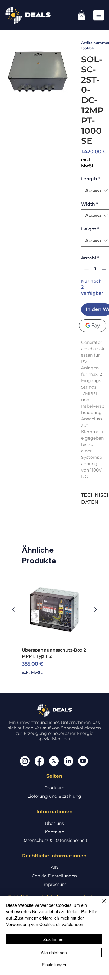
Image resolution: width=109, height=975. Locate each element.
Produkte (54, 787)
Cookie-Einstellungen (54, 876)
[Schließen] (100, 904)
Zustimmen (54, 939)
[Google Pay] (92, 325)
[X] (54, 761)
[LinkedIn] (68, 761)
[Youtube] (83, 761)
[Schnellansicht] (54, 609)
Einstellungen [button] (55, 965)
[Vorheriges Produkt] (13, 609)
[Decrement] (86, 269)
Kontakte (54, 832)
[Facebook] (39, 761)
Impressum (54, 884)
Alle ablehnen (54, 952)
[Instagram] (25, 761)
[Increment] (104, 269)
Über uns (54, 823)
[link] (81, 15)
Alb (54, 867)
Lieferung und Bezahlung (54, 796)
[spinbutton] (95, 269)
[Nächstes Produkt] (95, 609)
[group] (54, 626)
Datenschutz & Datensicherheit (54, 840)
